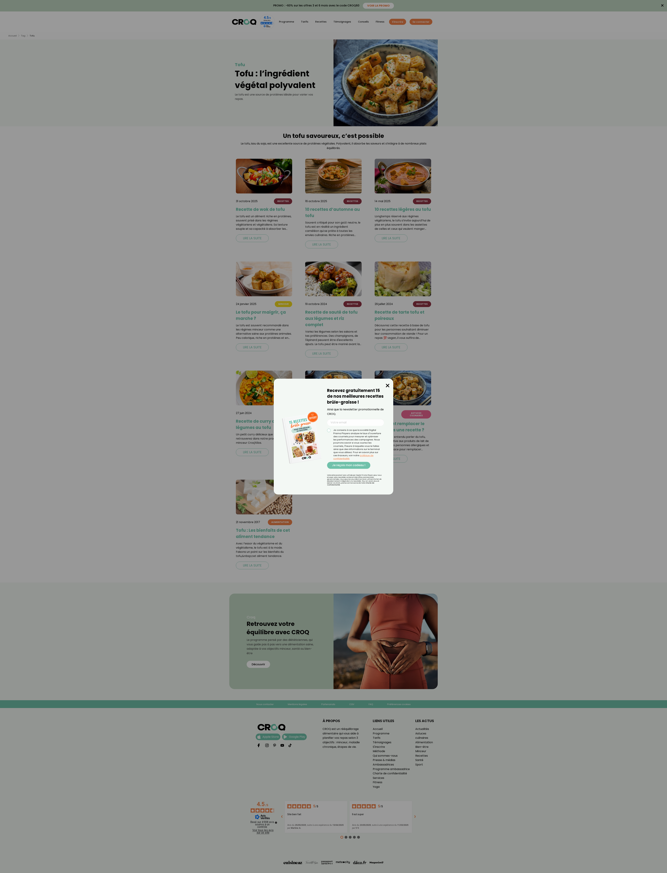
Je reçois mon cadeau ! (348, 465)
